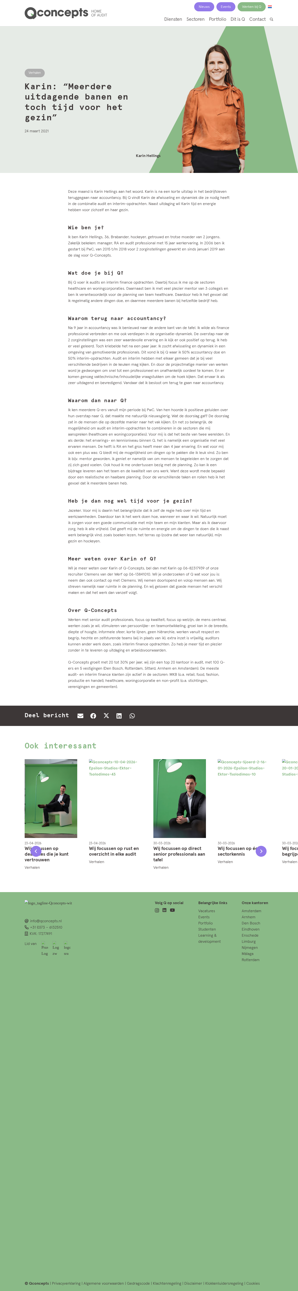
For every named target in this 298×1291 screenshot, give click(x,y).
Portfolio (205, 923)
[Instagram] (157, 910)
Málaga (247, 954)
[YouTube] (172, 910)
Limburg (249, 942)
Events (204, 917)
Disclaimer (193, 1284)
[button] (271, 19)
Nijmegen (250, 948)
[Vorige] (36, 851)
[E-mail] (80, 716)
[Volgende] (261, 851)
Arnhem (248, 917)
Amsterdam (251, 911)
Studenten (207, 929)
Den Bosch (251, 923)
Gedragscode (139, 1284)
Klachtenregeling (167, 1284)
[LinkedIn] (164, 910)
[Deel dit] (93, 716)
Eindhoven (251, 929)
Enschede (250, 936)
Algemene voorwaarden (104, 1284)
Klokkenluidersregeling (224, 1284)
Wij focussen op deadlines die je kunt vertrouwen (47, 854)
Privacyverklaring (66, 1284)
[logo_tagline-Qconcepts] (66, 13)
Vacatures (206, 911)
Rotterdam (251, 960)
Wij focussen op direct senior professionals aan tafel (179, 854)
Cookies (253, 1284)
